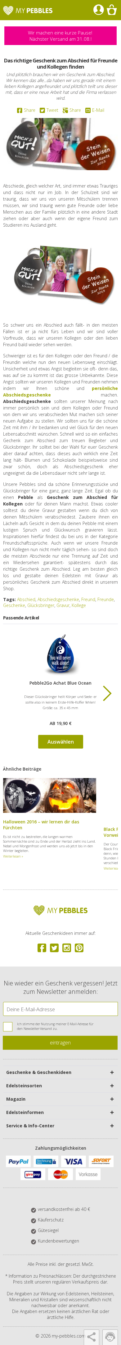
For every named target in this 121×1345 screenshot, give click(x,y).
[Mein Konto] (98, 10)
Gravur (62, 605)
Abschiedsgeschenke (58, 599)
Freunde (105, 599)
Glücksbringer (40, 605)
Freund (88, 599)
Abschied (26, 599)
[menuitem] (98, 10)
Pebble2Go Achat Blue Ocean (60, 683)
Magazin (15, 1099)
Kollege (79, 605)
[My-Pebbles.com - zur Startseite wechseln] (27, 10)
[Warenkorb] (111, 10)
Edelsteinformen (25, 1112)
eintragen (60, 1042)
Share (29, 110)
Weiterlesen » (13, 856)
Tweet (52, 110)
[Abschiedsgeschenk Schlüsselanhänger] (60, 655)
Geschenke (14, 605)
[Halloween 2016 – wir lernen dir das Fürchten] (49, 811)
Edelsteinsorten (24, 1086)
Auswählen (60, 741)
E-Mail (98, 110)
